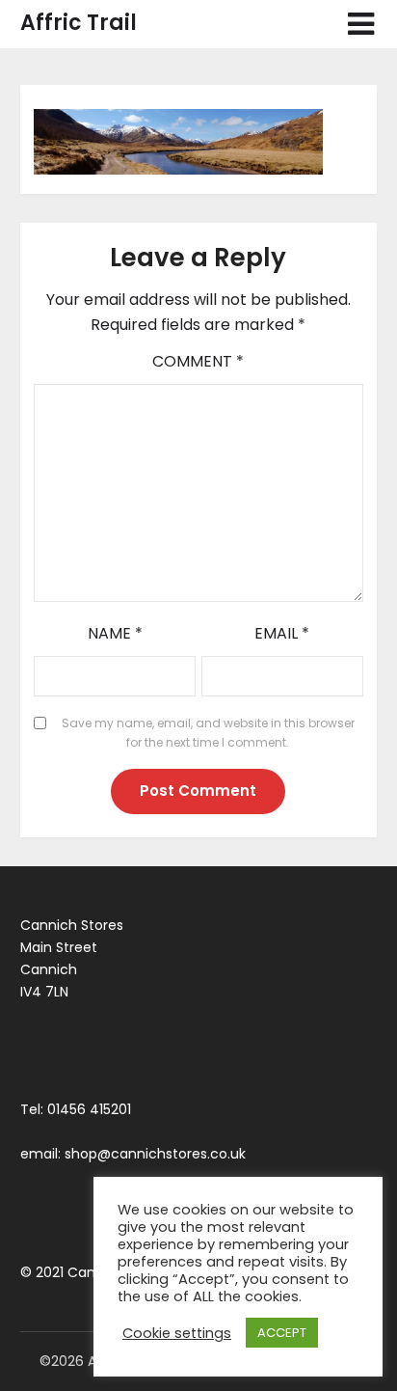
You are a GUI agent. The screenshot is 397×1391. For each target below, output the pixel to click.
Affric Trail (78, 23)
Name (115, 633)
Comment (198, 361)
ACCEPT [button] (281, 1332)
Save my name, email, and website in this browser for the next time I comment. (208, 732)
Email (281, 633)
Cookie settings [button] (176, 1333)
